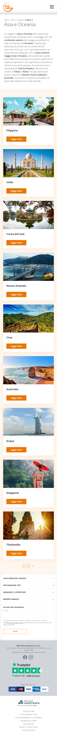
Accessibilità (28, 724)
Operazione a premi (28, 721)
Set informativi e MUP (28, 714)
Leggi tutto (16, 139)
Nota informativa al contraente (28, 718)
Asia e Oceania (17, 20)
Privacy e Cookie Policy (28, 727)
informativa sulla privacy (15, 622)
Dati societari (28, 711)
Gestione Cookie (28, 730)
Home (6, 20)
